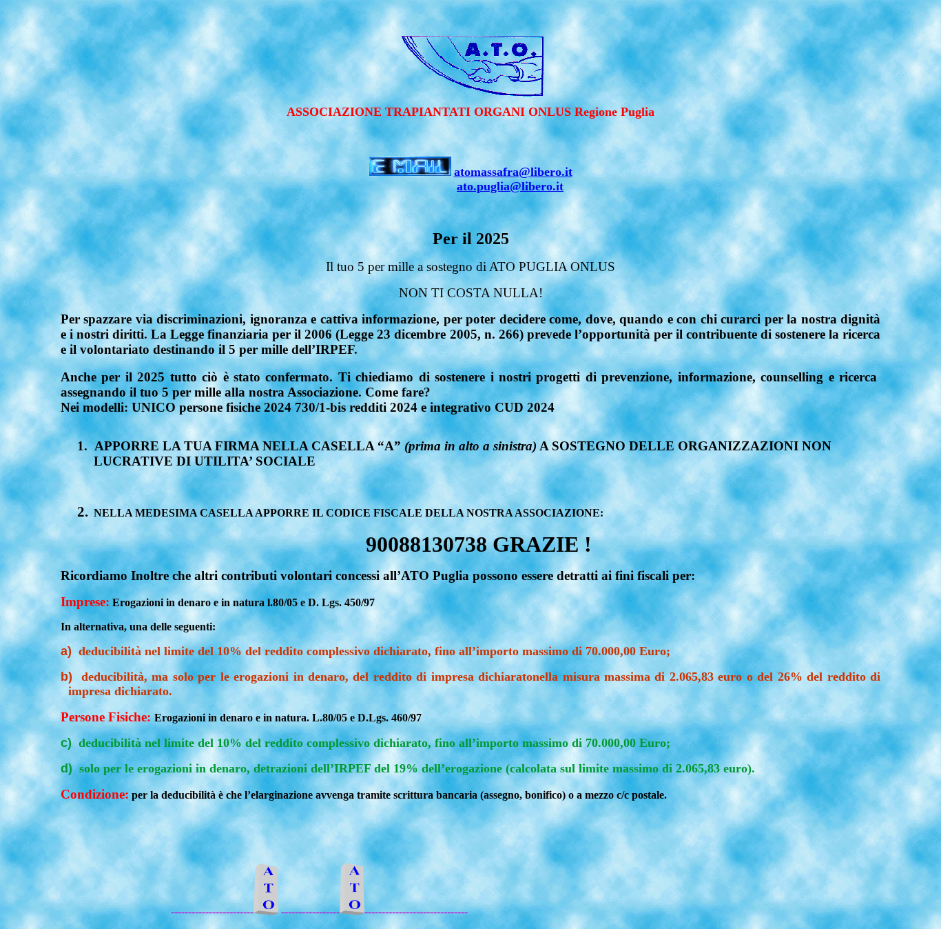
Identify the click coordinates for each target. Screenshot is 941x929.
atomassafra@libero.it (513, 172)
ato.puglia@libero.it (510, 186)
